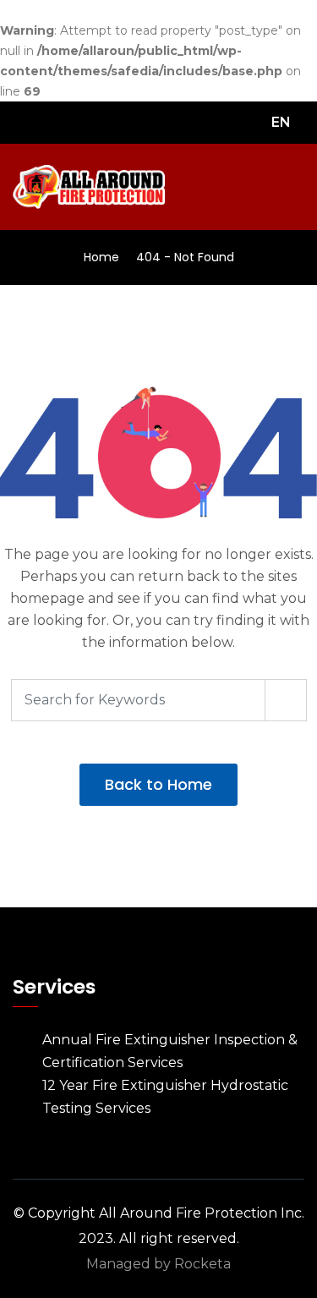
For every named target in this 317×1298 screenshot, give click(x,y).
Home (101, 257)
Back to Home (158, 784)
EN (282, 122)
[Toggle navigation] (293, 188)
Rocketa (202, 1264)
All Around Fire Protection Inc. (201, 1213)
